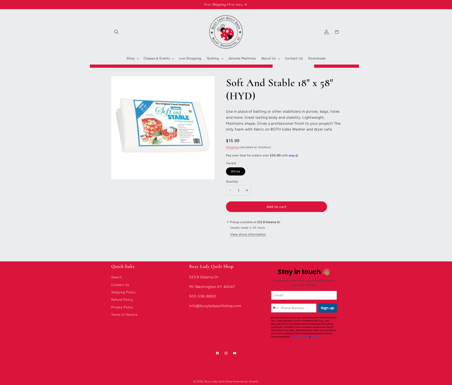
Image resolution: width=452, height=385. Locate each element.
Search (116, 277)
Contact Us (120, 285)
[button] (116, 32)
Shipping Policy (123, 292)
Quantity (232, 181)
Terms (315, 336)
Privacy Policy (122, 307)
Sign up (327, 307)
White (235, 172)
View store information (248, 234)
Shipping (232, 147)
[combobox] (275, 308)
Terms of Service (124, 315)
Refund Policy (122, 300)
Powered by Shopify (245, 381)
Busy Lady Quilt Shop (219, 381)
